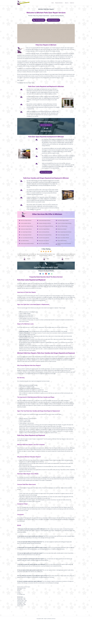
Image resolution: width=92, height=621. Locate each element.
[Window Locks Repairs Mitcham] (62, 237)
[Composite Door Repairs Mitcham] (26, 226)
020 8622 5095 (46, 131)
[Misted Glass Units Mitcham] (43, 240)
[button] (62, 3)
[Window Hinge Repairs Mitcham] (62, 234)
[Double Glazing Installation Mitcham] (26, 243)
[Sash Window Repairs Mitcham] (62, 220)
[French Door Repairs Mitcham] (43, 229)
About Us (66, 2)
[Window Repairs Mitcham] (61, 240)
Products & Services (58, 2)
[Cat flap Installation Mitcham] (25, 223)
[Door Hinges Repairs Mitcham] (25, 234)
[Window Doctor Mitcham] (61, 229)
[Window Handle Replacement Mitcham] (63, 232)
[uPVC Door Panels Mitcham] (61, 226)
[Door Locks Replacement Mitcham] (26, 237)
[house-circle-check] (21, 89)
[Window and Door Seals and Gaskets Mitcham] (64, 244)
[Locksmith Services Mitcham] (43, 237)
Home (52, 2)
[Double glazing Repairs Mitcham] (43, 220)
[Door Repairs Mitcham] (24, 240)
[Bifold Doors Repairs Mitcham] (25, 220)
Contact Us (72, 2)
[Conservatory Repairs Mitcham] (25, 229)
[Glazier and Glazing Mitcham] (43, 232)
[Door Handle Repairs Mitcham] (25, 232)
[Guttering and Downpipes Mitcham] (44, 234)
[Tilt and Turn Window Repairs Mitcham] (63, 223)
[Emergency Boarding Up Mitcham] (44, 223)
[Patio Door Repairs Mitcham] (43, 243)
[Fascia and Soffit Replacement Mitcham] (45, 226)
